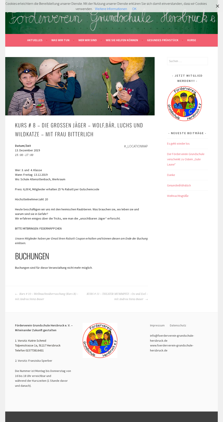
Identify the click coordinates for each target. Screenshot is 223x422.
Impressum (157, 325)
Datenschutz (178, 325)
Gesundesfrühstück (179, 185)
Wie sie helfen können (122, 40)
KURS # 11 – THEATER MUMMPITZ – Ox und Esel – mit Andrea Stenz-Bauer (117, 296)
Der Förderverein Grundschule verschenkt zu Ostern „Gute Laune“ (185, 159)
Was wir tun (60, 40)
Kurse (191, 40)
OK (134, 9)
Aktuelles (34, 40)
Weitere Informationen (111, 9)
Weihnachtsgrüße (177, 196)
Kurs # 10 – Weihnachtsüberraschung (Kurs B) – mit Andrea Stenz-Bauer (46, 296)
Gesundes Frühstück (162, 40)
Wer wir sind (87, 40)
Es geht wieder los (178, 143)
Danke (171, 175)
